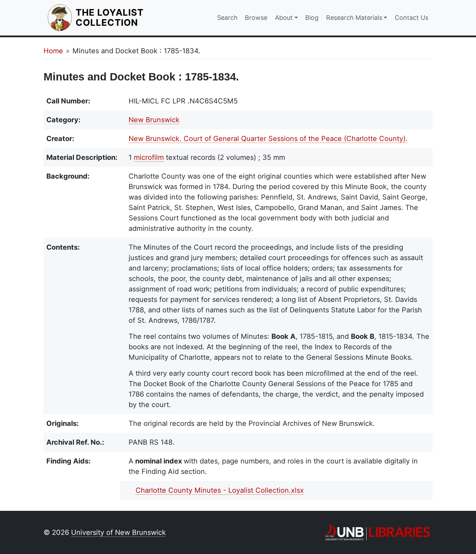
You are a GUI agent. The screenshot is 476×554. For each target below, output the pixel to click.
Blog (311, 17)
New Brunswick (154, 120)
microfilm (149, 157)
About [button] (284, 17)
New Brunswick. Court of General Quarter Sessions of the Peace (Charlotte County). (268, 138)
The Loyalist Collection (134, 17)
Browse (256, 17)
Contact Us (411, 17)
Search (227, 17)
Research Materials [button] (354, 17)
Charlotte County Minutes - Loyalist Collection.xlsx (220, 490)
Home (53, 51)
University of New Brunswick (118, 532)
